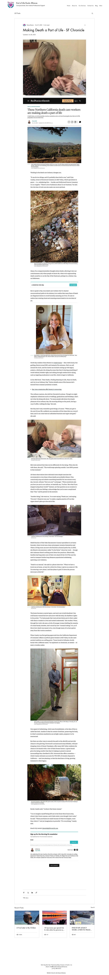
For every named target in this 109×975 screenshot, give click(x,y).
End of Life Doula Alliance (26, 3)
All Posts (17, 13)
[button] (92, 13)
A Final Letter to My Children (26, 928)
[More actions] (85, 25)
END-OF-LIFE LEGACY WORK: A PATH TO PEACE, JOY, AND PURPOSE (81, 929)
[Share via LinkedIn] (32, 892)
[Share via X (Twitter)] (28, 892)
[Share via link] (36, 892)
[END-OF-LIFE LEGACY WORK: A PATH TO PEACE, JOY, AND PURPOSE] (82, 918)
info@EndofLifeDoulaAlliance (58, 966)
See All (93, 907)
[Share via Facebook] (24, 892)
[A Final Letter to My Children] (27, 918)
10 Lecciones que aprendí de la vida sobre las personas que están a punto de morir (54, 929)
